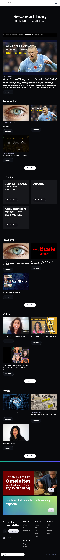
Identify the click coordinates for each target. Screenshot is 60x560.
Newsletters (29, 35)
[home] (9, 3)
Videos (37, 35)
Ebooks (21, 35)
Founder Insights (11, 35)
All (3, 35)
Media (42, 35)
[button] (55, 3)
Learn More (18, 554)
